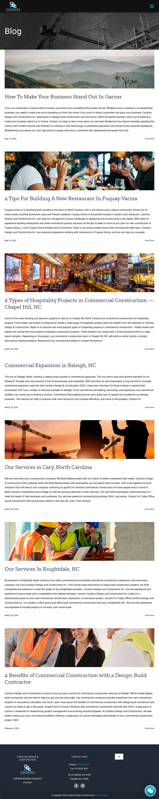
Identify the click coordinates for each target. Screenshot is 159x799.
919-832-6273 (83, 764)
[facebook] (76, 785)
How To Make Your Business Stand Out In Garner (63, 96)
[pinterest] (82, 785)
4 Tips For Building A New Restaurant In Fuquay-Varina (71, 198)
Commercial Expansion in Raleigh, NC (50, 365)
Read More (149, 139)
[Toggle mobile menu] (152, 6)
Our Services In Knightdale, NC (42, 568)
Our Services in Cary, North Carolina (48, 467)
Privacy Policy (101, 795)
